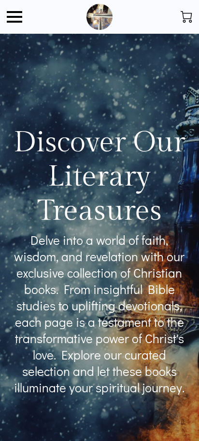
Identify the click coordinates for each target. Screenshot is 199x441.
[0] (186, 17)
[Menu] (14, 17)
